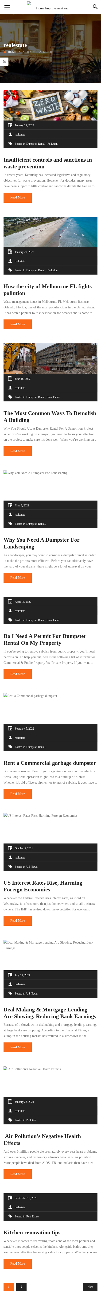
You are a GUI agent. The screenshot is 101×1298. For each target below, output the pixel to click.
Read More (17, 197)
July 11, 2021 (22, 975)
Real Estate (53, 397)
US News (31, 866)
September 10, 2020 (26, 1198)
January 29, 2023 (24, 252)
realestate (20, 134)
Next (90, 1286)
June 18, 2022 (23, 379)
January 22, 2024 (24, 125)
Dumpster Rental (35, 143)
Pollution (52, 143)
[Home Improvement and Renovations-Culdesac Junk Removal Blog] (50, 7)
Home (12, 52)
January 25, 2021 (24, 1102)
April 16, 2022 (23, 601)
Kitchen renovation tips (32, 1232)
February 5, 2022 (24, 728)
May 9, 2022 (22, 505)
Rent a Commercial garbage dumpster (50, 763)
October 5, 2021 (24, 848)
